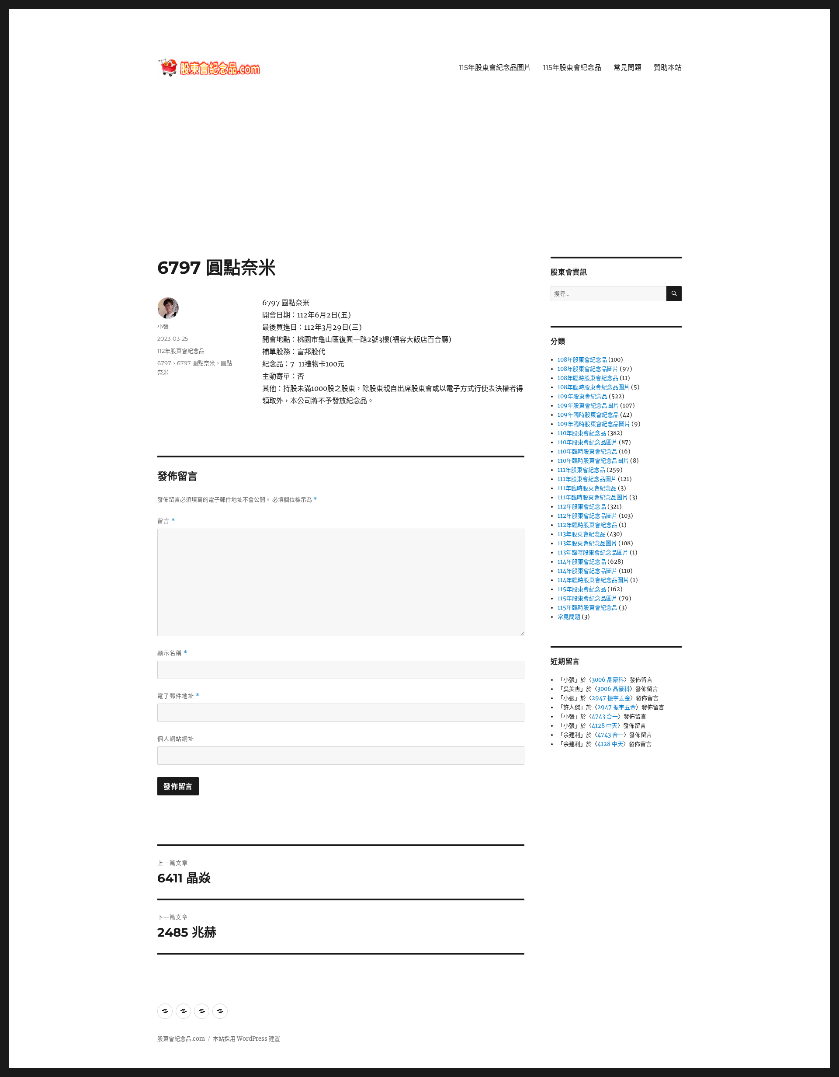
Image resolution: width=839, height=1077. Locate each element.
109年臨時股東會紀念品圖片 (594, 424)
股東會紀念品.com (181, 1038)
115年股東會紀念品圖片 (495, 67)
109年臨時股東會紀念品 (588, 414)
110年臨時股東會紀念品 (587, 451)
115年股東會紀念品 (572, 67)
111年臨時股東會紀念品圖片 (593, 497)
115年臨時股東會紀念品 (587, 607)
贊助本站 (668, 67)
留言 (166, 521)
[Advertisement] (419, 192)
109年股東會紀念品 (582, 396)
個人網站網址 (175, 738)
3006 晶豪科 (608, 679)
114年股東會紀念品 (582, 561)
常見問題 (627, 67)
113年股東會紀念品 (582, 534)
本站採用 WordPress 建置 (246, 1038)
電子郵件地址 (178, 696)
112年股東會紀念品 (181, 350)
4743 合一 (605, 716)
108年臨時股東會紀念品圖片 (594, 387)
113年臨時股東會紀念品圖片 (593, 552)
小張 (163, 326)
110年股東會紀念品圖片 (587, 442)
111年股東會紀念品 (581, 470)
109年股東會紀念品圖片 (588, 405)
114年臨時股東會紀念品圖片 (593, 580)
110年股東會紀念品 (582, 433)
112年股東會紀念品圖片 (587, 515)
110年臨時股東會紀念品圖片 (593, 460)
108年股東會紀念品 (582, 359)
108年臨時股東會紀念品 (588, 378)
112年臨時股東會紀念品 (587, 525)
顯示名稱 (172, 653)
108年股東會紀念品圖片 (588, 369)
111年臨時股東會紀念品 (587, 488)
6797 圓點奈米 (196, 362)
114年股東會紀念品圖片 (587, 571)
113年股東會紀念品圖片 (587, 543)
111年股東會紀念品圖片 (587, 479)
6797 (164, 362)
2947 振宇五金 (611, 698)
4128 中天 (604, 725)
